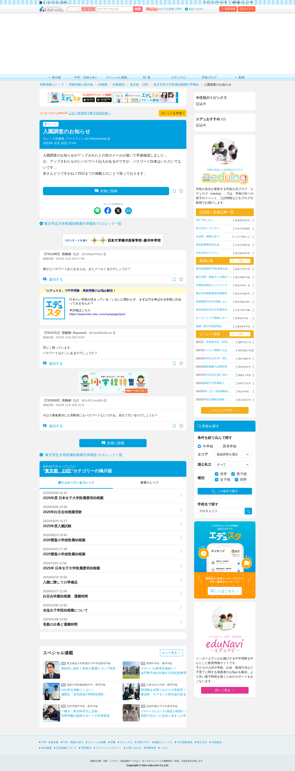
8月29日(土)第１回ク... (217, 374)
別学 (243, 479)
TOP (43, 742)
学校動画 (216, 742)
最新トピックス (163, 742)
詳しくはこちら (223, 591)
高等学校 (229, 446)
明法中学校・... (245, 391)
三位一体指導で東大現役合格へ (89, 113)
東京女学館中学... (243, 293)
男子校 (241, 474)
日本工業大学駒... (243, 310)
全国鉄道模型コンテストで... (212, 285)
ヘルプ (164, 747)
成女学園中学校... (243, 277)
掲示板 (55, 742)
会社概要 (46, 747)
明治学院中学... (245, 367)
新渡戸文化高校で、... (216, 383)
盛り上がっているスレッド (76, 482)
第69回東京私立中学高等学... (212, 309)
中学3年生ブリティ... (208, 252)
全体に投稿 (108, 191)
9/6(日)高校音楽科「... (216, 399)
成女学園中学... (245, 359)
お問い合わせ (133, 747)
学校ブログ (143, 742)
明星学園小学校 (245, 350)
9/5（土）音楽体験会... (217, 391)
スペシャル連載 (97, 742)
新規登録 (230, 8)
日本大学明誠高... (243, 228)
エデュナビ (126, 742)
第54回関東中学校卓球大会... (212, 268)
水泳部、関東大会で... (208, 236)
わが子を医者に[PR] (169, 8)
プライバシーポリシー (109, 747)
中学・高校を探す (73, 742)
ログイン (248, 8)
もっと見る (237, 260)
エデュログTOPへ (223, 410)
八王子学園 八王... (243, 237)
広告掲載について (66, 747)
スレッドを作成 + (172, 113)
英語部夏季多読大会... (208, 244)
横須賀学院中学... (243, 220)
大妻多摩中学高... (243, 326)
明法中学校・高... (243, 285)
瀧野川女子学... (245, 342)
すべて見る (170, 652)
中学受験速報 (184, 742)
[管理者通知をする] (181, 191)
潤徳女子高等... (245, 375)
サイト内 (75, 9)
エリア (203, 454)
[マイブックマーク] (174, 279)
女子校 (225, 479)
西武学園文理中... (243, 302)
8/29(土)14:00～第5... (216, 358)
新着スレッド (150, 482)
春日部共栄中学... (243, 253)
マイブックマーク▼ (215, 2)
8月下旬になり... (205, 220)
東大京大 (202, 742)
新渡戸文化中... (245, 383)
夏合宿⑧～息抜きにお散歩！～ (214, 276)
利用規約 (86, 747)
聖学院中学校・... (243, 318)
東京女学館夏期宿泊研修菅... (212, 293)
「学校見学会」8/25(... (217, 341)
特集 (113, 742)
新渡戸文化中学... (243, 269)
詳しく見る (222, 690)
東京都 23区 (58, 470)
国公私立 (204, 464)
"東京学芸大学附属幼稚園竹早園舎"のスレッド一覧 (82, 223)
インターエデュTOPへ (55, 2)
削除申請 (151, 747)
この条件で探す (227, 491)
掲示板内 (88, 9)
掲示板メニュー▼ (242, 2)
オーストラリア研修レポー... (212, 317)
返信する (55, 279)
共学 (223, 474)
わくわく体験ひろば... (216, 350)
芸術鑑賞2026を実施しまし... (213, 301)
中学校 (208, 446)
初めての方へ (196, 9)
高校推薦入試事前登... (216, 366)
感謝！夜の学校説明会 (209, 326)
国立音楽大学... (245, 400)
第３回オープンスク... (208, 228)
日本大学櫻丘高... (243, 245)
